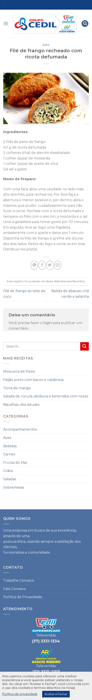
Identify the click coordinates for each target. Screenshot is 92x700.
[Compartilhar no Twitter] (49, 265)
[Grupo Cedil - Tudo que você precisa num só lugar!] (45, 23)
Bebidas (10, 446)
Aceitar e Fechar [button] (56, 694)
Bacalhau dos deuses (21, 405)
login (47, 323)
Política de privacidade (19, 694)
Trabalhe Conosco (18, 580)
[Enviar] (84, 346)
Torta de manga (17, 388)
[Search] (85, 23)
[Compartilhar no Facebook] (42, 265)
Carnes (9, 454)
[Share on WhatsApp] (34, 265)
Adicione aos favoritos (69, 281)
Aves (45, 44)
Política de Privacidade (22, 597)
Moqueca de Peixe (19, 371)
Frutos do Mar (15, 463)
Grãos (8, 471)
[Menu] (5, 23)
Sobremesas (13, 487)
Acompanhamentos (20, 429)
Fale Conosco (14, 589)
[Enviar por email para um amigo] (57, 265)
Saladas (9, 479)
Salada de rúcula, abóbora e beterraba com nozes (45, 396)
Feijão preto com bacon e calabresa (33, 380)
